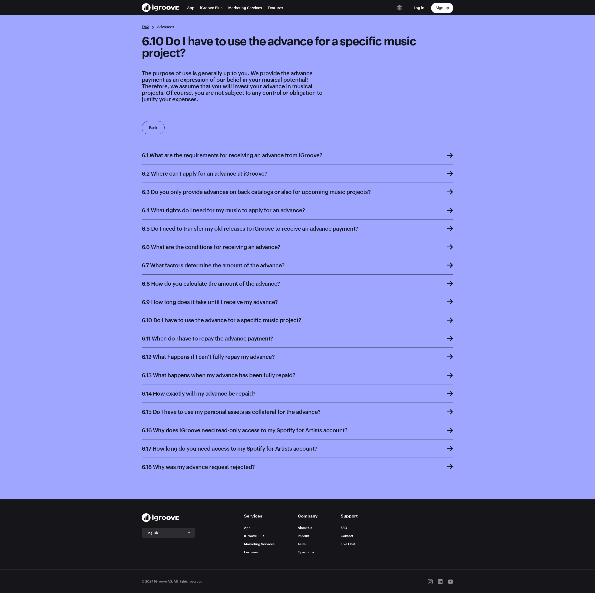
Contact (347, 536)
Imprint (303, 536)
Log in (419, 7)
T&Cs (302, 544)
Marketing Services (245, 7)
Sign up (442, 7)
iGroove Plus (211, 7)
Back (153, 127)
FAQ (145, 26)
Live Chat (348, 544)
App (190, 7)
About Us (305, 528)
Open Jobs (306, 552)
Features (275, 7)
